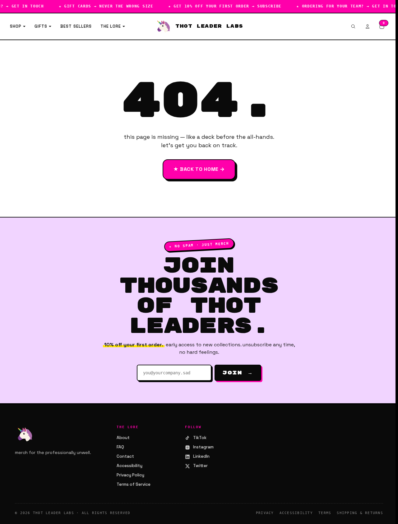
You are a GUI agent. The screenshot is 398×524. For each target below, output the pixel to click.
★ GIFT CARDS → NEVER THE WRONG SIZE (102, 6)
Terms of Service (133, 484)
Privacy (265, 513)
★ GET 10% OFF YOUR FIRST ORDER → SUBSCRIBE (221, 6)
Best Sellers (75, 26)
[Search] (353, 26)
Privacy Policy (130, 475)
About (123, 437)
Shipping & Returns (360, 513)
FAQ (120, 447)
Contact (125, 456)
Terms (324, 513)
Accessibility (129, 465)
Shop (15, 26)
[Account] (367, 26)
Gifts (41, 26)
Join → (238, 373)
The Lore (110, 26)
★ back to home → (199, 169)
